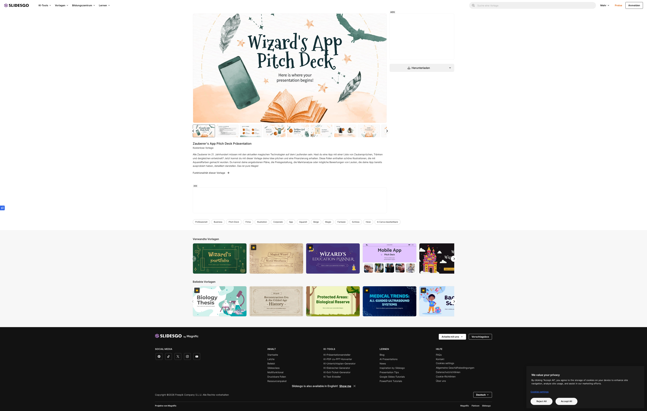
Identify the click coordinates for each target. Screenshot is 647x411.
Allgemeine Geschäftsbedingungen (455, 367)
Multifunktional (275, 372)
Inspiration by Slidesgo (392, 368)
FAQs (439, 354)
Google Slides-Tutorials (392, 376)
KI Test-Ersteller (332, 376)
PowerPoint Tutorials (391, 381)
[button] (386, 131)
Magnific (464, 405)
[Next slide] (382, 68)
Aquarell (303, 222)
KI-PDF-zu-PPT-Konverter (338, 359)
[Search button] (473, 5)
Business (218, 222)
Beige (316, 222)
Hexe (368, 222)
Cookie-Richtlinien (446, 376)
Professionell (201, 222)
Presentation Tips (389, 372)
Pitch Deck (234, 222)
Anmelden (634, 5)
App (291, 222)
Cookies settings (445, 363)
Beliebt (271, 363)
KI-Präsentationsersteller (337, 354)
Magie (328, 222)
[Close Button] (354, 386)
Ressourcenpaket (277, 381)
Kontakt (440, 359)
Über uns (441, 381)
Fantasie (341, 222)
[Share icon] (381, 19)
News (383, 363)
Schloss (355, 222)
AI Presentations (388, 359)
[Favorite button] (372, 19)
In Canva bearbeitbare (387, 222)
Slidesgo (486, 405)
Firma (248, 222)
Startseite (272, 354)
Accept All (566, 401)
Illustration (262, 222)
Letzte (270, 359)
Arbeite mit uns (450, 336)
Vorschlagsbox (480, 336)
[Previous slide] (193, 259)
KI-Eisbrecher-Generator (337, 368)
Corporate (278, 222)
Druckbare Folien (276, 376)
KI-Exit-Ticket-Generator (337, 372)
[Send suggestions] (2, 208)
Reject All (541, 401)
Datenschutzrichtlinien (448, 372)
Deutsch (481, 394)
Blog (382, 354)
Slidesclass (273, 368)
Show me (345, 386)
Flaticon (475, 405)
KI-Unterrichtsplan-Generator (340, 363)
